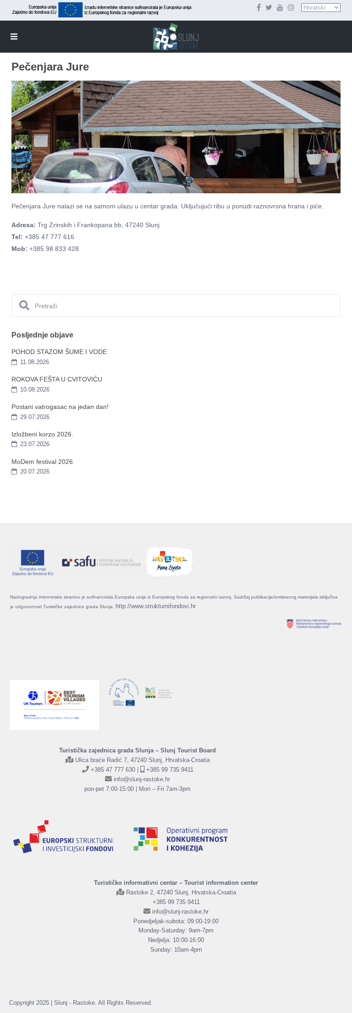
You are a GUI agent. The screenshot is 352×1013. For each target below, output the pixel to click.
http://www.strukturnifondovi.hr (156, 606)
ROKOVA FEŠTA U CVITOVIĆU (56, 379)
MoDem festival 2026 (42, 461)
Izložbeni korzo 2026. (42, 434)
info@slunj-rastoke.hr (142, 779)
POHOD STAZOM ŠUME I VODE (59, 351)
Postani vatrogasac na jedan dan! (60, 406)
